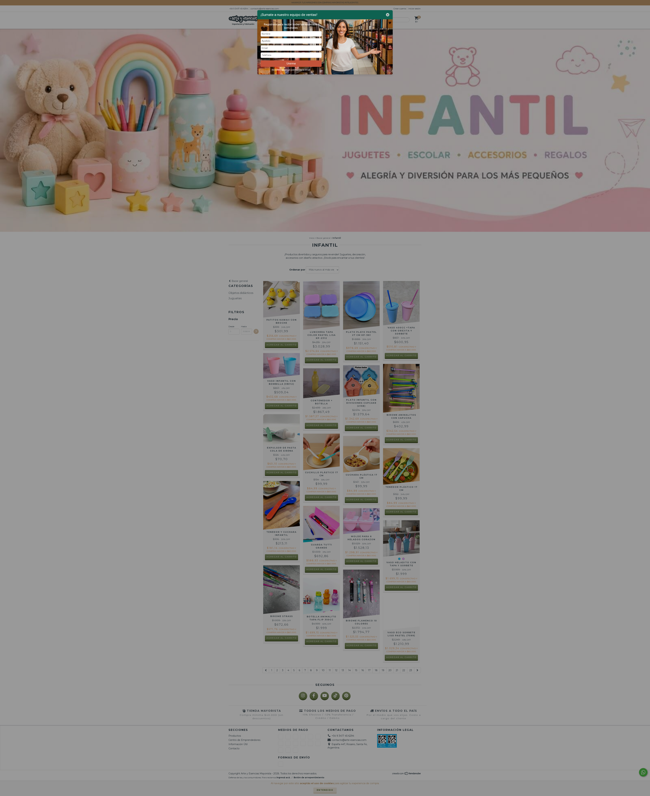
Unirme (291, 63)
